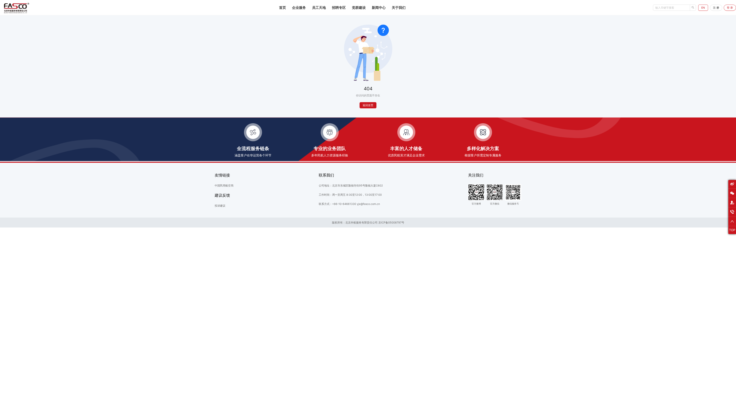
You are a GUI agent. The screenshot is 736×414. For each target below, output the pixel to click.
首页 (282, 8)
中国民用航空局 (224, 185)
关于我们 (399, 8)
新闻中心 (379, 8)
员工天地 (319, 8)
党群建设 (359, 8)
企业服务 (299, 8)
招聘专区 (339, 8)
